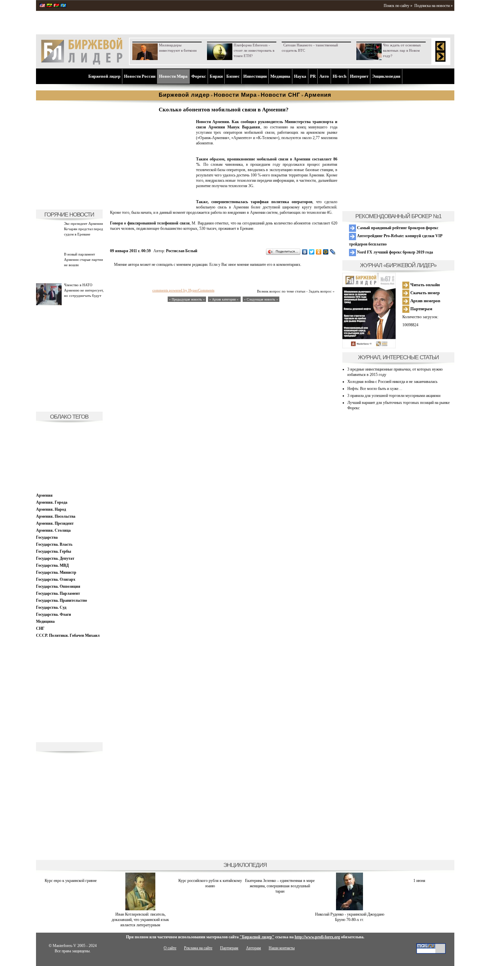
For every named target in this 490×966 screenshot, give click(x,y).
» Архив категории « (224, 299)
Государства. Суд (51, 607)
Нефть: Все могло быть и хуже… (374, 388)
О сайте (170, 948)
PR (313, 76)
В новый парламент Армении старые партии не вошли (83, 259)
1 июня (419, 880)
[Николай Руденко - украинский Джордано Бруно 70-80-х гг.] (349, 909)
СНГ (40, 628)
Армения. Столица (53, 530)
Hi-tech (339, 76)
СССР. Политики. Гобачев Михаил (68, 635)
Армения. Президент (55, 523)
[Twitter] (311, 252)
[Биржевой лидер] (81, 63)
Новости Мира (173, 76)
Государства (47, 537)
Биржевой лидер (104, 76)
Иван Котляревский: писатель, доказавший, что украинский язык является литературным (140, 919)
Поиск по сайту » (398, 5)
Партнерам (420, 308)
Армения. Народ (51, 509)
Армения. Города (51, 502)
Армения (44, 495)
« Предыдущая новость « (187, 299)
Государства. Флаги (53, 614)
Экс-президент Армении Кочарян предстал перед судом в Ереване (83, 228)
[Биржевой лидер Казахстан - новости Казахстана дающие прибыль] (63, 6)
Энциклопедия (386, 76)
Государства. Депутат (55, 558)
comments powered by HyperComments (183, 290)
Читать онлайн (424, 284)
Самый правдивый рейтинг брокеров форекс (397, 227)
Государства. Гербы (53, 551)
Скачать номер (424, 292)
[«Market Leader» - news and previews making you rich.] (42, 6)
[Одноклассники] (318, 252)
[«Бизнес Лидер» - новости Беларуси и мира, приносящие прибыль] (56, 6)
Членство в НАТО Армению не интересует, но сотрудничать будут (84, 290)
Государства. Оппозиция (58, 586)
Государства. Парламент (58, 593)
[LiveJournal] (332, 252)
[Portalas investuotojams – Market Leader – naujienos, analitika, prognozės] (49, 6)
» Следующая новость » (261, 299)
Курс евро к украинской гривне (71, 880)
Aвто (324, 76)
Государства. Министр (56, 572)
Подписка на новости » (433, 5)
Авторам (253, 948)
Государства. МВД (52, 565)
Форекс (198, 76)
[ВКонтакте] (304, 252)
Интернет (359, 76)
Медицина (280, 76)
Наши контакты (282, 948)
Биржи (216, 76)
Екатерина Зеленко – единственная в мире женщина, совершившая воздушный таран (280, 886)
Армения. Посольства (55, 516)
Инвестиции (255, 76)
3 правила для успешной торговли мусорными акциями (393, 395)
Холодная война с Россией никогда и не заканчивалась (392, 381)
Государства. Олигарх (55, 579)
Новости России (139, 76)
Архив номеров (424, 300)
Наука (300, 76)
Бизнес (233, 76)
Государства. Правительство (61, 600)
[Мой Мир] (325, 252)
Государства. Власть (54, 544)
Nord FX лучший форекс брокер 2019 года (394, 252)
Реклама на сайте (198, 948)
